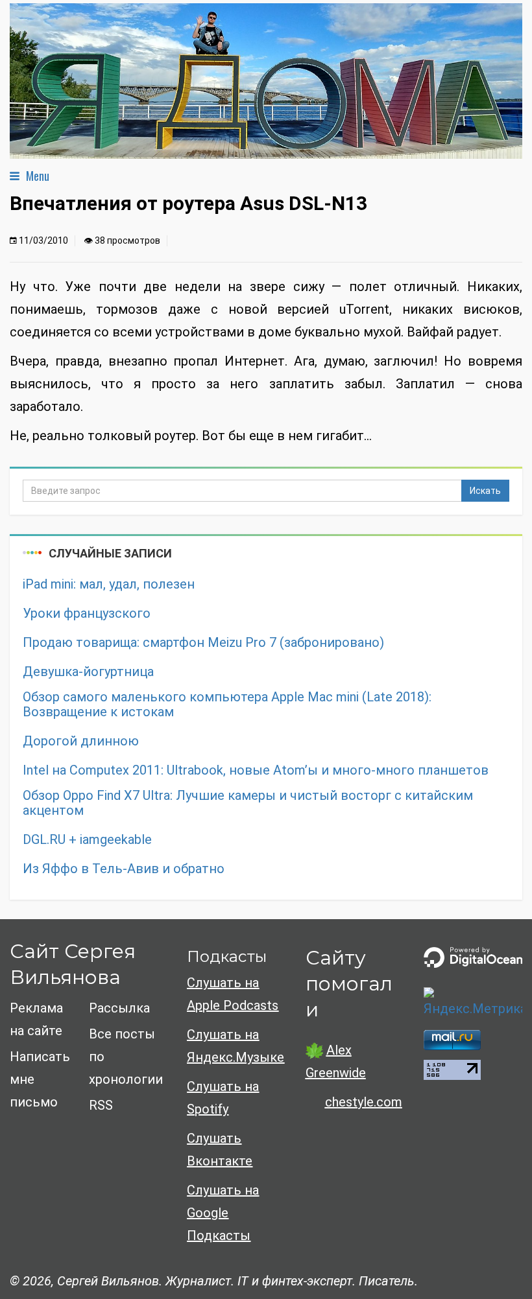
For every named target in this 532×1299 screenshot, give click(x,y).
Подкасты (227, 956)
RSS (101, 1105)
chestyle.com (363, 1102)
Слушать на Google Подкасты (223, 1212)
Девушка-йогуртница (88, 671)
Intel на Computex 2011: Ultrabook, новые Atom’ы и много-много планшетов (256, 770)
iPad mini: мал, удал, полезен (109, 584)
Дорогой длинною (81, 741)
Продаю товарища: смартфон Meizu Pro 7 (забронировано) (203, 642)
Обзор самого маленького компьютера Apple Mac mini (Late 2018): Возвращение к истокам (227, 705)
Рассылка (119, 1008)
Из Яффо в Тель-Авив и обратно (123, 868)
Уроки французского (87, 613)
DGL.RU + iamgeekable (87, 839)
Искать (485, 491)
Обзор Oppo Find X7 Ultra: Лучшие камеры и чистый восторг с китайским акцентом (248, 803)
